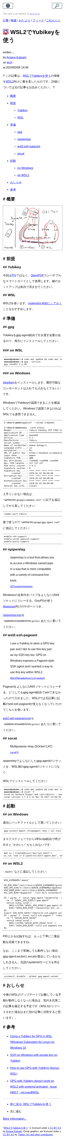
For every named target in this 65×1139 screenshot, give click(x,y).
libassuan (9, 606)
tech (9, 62)
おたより (24, 20)
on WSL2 (23, 175)
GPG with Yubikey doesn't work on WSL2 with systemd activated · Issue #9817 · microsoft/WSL (33, 1086)
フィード (38, 20)
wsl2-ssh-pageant (28, 146)
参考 (13, 189)
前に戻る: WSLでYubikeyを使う (30, 1104)
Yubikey (22, 110)
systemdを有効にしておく (45, 303)
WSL (20, 117)
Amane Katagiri (14, 1131)
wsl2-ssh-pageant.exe (17, 718)
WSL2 (10, 81)
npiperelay (24, 139)
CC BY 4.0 (55, 1128)
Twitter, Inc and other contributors (35, 1134)
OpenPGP (37, 275)
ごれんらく (53, 20)
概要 (13, 95)
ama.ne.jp (34, 13)
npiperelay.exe (12, 615)
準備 (13, 124)
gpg (19, 131)
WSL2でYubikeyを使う (16, 1128)
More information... (15, 1118)
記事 (6, 20)
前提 (13, 103)
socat (20, 153)
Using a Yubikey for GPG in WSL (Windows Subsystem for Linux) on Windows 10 (32, 1042)
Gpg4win (8, 382)
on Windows (25, 168)
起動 (13, 160)
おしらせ (16, 182)
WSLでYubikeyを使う (37, 75)
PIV (14, 275)
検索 (14, 20)
